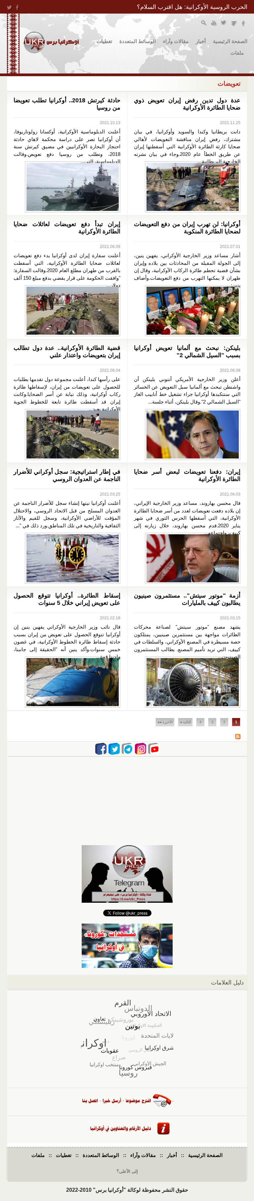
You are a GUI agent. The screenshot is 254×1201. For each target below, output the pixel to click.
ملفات (237, 53)
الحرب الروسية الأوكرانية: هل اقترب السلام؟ (192, 7)
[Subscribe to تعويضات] (237, 737)
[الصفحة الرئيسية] (51, 42)
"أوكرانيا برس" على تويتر (224, 23)
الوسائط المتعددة (137, 41)
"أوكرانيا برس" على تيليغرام (234, 23)
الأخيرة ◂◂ (165, 722)
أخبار (201, 41)
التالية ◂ (185, 722)
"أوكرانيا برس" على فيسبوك (243, 23)
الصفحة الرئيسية (230, 41)
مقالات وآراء (176, 41)
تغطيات (104, 41)
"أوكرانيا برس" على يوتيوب (214, 23)
